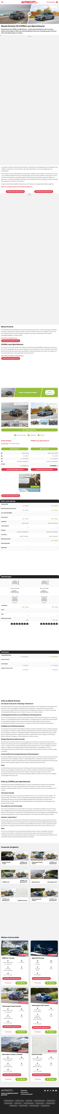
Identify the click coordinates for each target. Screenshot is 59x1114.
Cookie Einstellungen (27, 1094)
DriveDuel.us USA (29, 1100)
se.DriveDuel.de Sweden (23, 1105)
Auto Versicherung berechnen (10, 495)
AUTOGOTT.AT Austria (19, 1100)
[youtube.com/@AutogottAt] (56, 1091)
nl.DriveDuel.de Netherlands (28, 1103)
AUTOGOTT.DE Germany (8, 1100)
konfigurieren (15, 449)
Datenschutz (24, 1092)
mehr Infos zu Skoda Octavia (9, 338)
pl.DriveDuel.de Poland (40, 1103)
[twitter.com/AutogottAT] (48, 1091)
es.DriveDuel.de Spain (8, 1103)
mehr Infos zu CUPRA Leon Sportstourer (12, 356)
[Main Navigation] (2, 2)
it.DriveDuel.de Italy (13, 1105)
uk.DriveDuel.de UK (18, 1103)
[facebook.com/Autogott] (45, 1091)
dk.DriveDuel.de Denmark (34, 1105)
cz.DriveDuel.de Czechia (50, 1103)
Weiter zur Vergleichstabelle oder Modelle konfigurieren (17, 187)
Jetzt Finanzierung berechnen (15, 191)
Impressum (24, 1090)
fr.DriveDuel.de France (51, 1100)
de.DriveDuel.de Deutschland (39, 1100)
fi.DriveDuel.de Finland (45, 1105)
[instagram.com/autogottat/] (50, 1091)
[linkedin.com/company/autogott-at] (53, 1091)
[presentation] (2, 411)
